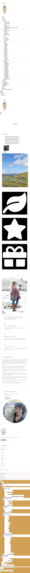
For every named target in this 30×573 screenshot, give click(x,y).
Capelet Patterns (6, 64)
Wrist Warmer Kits (6, 60)
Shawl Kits (5, 54)
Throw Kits (5, 58)
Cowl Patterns (6, 65)
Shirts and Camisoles (7, 22)
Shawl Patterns (6, 72)
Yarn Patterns (5, 535)
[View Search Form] (2, 93)
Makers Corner (6, 39)
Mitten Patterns (6, 69)
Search (11, 570)
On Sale (4, 486)
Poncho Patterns (6, 70)
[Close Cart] (2, 476)
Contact (3, 88)
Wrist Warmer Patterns (7, 78)
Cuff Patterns (6, 66)
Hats (5, 24)
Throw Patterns (6, 76)
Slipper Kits (6, 55)
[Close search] (2, 568)
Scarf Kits (5, 53)
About (2, 556)
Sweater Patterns (6, 75)
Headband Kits (6, 50)
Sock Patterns (6, 74)
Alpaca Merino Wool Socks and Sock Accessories (11, 27)
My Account (5, 555)
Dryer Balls (5, 32)
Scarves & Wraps (6, 28)
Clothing (4, 488)
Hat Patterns (6, 68)
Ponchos (5, 26)
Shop (2, 484)
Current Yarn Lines (6, 38)
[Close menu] (0, 481)
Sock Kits (5, 56)
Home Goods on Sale (7, 30)
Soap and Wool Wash (7, 34)
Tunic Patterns (6, 77)
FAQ (2, 87)
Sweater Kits (6, 57)
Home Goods (5, 499)
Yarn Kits (5, 514)
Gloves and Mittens (7, 23)
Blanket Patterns (6, 63)
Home (3, 16)
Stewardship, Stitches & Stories (7, 89)
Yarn (4, 507)
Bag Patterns (6, 62)
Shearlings (5, 33)
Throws (5, 35)
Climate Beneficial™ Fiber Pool (17, 382)
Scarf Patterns (6, 71)
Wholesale (3, 86)
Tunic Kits (5, 59)
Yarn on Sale (6, 37)
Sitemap (7, 469)
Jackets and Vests (6, 25)
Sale (5, 21)
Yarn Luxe (5, 40)
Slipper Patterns (6, 73)
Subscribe (7, 398)
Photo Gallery (5, 561)
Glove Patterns (6, 67)
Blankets (5, 31)
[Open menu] (1, 113)
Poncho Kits (6, 52)
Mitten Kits (5, 51)
